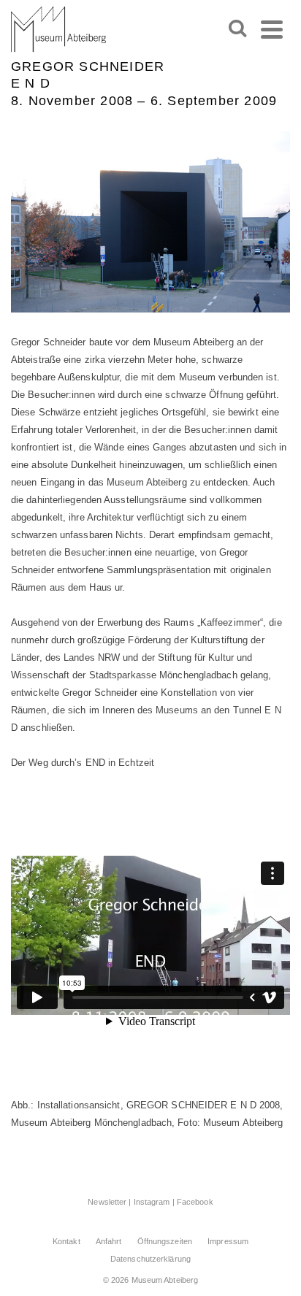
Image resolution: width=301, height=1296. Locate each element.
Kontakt (66, 1241)
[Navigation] (272, 29)
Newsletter (107, 1201)
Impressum (227, 1241)
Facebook (195, 1201)
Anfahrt (109, 1241)
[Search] (237, 29)
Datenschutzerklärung (150, 1258)
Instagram (152, 1201)
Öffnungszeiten (164, 1241)
